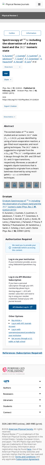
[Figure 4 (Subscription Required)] (29, 185)
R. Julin (28, 61)
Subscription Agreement (27, 459)
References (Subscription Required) (22, 352)
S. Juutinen (32, 55)
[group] (22, 186)
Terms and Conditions (25, 456)
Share (6, 79)
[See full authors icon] (12, 67)
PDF (6, 73)
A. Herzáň (18, 61)
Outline (12, 33)
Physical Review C (10, 15)
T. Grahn (19, 58)
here (29, 449)
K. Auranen (7, 55)
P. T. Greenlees (32, 58)
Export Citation (10, 106)
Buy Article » (17, 320)
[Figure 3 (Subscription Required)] (21, 185)
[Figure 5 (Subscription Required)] (36, 185)
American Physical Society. (21, 429)
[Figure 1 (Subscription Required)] (7, 185)
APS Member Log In (21, 307)
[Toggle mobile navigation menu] (39, 4)
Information (31, 33)
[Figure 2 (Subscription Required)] (14, 185)
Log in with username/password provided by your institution (22, 332)
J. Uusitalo (20, 55)
